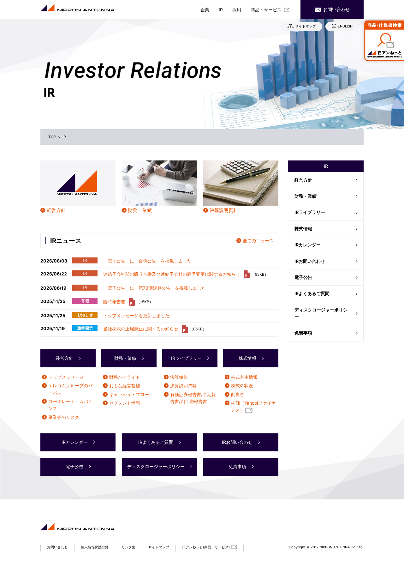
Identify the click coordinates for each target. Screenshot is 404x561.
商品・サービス (266, 9)
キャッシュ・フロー (129, 394)
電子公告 (303, 277)
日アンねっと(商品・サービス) (206, 547)
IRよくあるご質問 (312, 293)
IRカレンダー (307, 244)
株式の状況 (242, 385)
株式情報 (303, 228)
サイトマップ (305, 26)
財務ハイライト (124, 377)
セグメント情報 (124, 403)
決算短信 (179, 377)
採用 (236, 9)
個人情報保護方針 (95, 547)
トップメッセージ (66, 377)
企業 (204, 9)
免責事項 (303, 332)
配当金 (237, 394)
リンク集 (128, 547)
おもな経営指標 (124, 385)
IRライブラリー (309, 212)
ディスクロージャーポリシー (321, 313)
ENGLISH (345, 26)
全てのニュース (258, 240)
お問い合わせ (336, 9)
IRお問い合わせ (309, 261)
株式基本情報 (244, 377)
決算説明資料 (224, 210)
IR (221, 9)
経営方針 (303, 180)
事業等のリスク (63, 417)
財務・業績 (305, 196)
